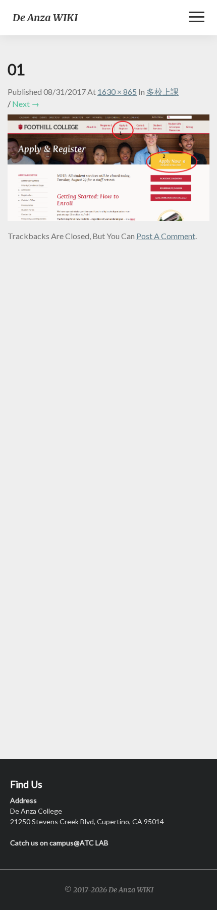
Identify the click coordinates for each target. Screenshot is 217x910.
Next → (25, 103)
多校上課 (162, 91)
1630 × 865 (117, 91)
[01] (108, 170)
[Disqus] (108, 369)
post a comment (165, 236)
